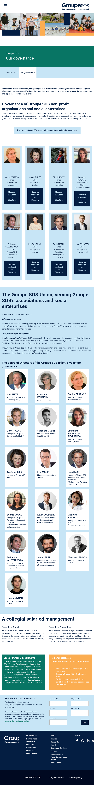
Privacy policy (75, 777)
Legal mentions (56, 777)
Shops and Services (59, 748)
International (56, 763)
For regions (30, 750)
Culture (54, 751)
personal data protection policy (17, 721)
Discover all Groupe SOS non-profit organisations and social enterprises (47, 130)
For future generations (31, 745)
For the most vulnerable (31, 740)
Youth (53, 736)
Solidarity (55, 742)
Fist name (75, 708)
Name (52, 708)
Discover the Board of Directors (12, 196)
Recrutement (31, 753)
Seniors (54, 739)
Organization (76, 699)
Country (53, 718)
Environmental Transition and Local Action (59, 757)
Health (53, 745)
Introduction (31, 736)
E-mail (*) (54, 699)
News (77, 736)
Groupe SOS (12, 72)
